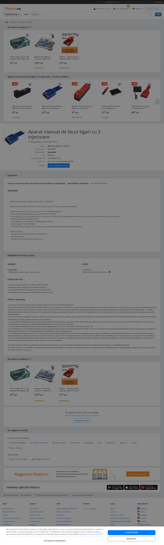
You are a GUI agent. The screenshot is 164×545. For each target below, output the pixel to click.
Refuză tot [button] (131, 539)
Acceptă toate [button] (131, 532)
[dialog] (82, 535)
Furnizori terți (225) (95, 534)
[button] (55, 539)
